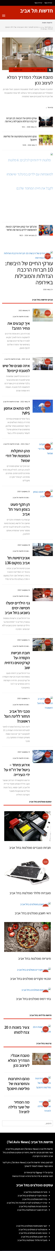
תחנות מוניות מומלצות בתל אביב (33, 1206)
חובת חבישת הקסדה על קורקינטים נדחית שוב (17, 660)
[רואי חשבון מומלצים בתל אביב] (27, 904)
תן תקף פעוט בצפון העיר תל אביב (19, 509)
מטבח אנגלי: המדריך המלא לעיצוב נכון (30, 80)
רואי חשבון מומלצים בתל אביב (33, 913)
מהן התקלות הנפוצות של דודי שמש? (18, 455)
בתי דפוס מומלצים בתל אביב (33, 999)
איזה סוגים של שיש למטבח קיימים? (16, 368)
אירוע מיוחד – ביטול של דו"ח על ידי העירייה (17, 769)
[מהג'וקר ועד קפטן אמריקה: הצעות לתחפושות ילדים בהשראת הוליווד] (46, 230)
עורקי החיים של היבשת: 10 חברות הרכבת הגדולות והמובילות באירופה (21, 120)
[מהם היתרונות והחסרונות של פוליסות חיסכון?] (46, 140)
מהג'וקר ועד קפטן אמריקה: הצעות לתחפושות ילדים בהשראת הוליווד (21, 228)
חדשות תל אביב (36, 10)
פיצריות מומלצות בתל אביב (34, 958)
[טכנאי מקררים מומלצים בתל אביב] (27, 970)
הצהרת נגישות (18, 1176)
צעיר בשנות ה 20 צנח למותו (16, 1029)
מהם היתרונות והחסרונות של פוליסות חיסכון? (20, 138)
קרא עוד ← (49, 107)
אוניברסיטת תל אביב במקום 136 (17, 560)
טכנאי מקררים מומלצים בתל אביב (30, 979)
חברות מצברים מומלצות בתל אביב (30, 848)
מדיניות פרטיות (33, 1176)
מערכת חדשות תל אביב (21, 317)
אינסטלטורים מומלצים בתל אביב (32, 1229)
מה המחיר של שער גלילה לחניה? (18, 1106)
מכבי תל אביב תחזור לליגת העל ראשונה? (17, 716)
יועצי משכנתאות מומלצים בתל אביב (31, 1226)
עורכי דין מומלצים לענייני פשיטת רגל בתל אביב (27, 1202)
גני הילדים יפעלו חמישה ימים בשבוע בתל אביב (17, 607)
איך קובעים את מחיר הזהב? (18, 325)
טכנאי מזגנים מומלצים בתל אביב (33, 1233)
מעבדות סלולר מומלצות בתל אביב (30, 893)
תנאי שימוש (48, 1176)
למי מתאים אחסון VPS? (17, 410)
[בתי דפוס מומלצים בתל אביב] (27, 990)
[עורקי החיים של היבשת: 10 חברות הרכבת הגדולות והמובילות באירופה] (46, 122)
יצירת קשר (48, 3)
